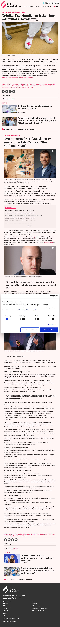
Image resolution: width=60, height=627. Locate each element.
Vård (33, 85)
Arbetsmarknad (28, 6)
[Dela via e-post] (13, 91)
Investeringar (43, 534)
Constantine (30, 87)
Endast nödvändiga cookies (29, 329)
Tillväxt (6, 534)
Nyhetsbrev (34, 603)
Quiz (4, 615)
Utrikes (4, 612)
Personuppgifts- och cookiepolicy (40, 608)
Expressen (32, 84)
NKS (20, 87)
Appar (33, 601)
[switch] (22, 319)
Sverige (24, 87)
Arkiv (33, 605)
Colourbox (4, 85)
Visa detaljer (51, 324)
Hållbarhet (5, 610)
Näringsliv (5, 603)
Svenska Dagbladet (40, 85)
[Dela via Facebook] (3, 91)
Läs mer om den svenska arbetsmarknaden (20, 129)
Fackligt (4, 84)
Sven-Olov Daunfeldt (20, 534)
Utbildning (9, 84)
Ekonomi (37, 6)
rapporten (35, 237)
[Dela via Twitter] (6, 91)
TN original (19, 536)
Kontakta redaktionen (37, 606)
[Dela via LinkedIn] (10, 91)
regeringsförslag (48, 242)
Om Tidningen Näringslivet (38, 610)
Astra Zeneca (51, 534)
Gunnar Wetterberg (13, 85)
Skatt (14, 536)
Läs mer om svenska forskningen (19, 579)
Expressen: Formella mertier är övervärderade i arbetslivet (17, 77)
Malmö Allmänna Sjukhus (24, 85)
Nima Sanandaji (8, 536)
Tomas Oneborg (50, 85)
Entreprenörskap (46, 6)
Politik (37, 534)
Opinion (5, 608)
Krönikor (5, 613)
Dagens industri (14, 87)
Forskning (11, 534)
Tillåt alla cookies (49, 329)
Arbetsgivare (16, 84)
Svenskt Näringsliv (30, 534)
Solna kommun (5, 87)
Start (20, 6)
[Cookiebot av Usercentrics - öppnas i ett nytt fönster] (51, 296)
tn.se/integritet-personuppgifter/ (28, 309)
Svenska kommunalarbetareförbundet (45, 84)
